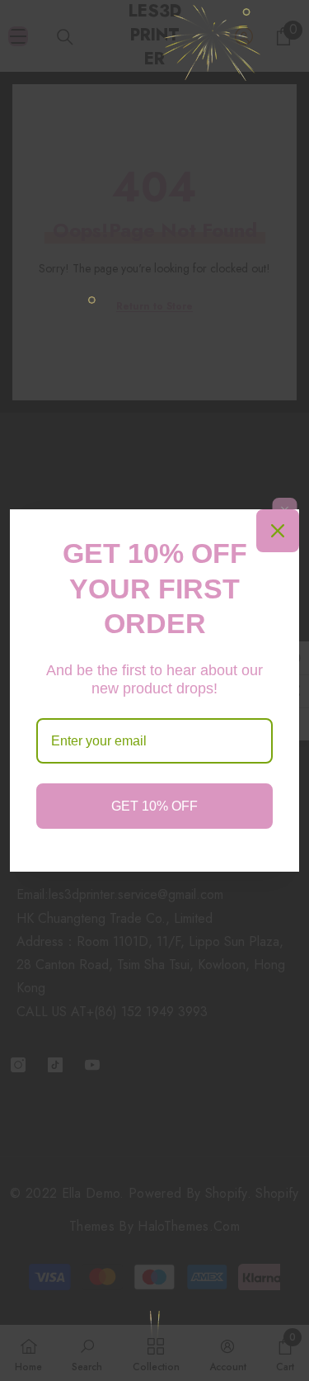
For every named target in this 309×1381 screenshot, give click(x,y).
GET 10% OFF (154, 806)
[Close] (277, 530)
